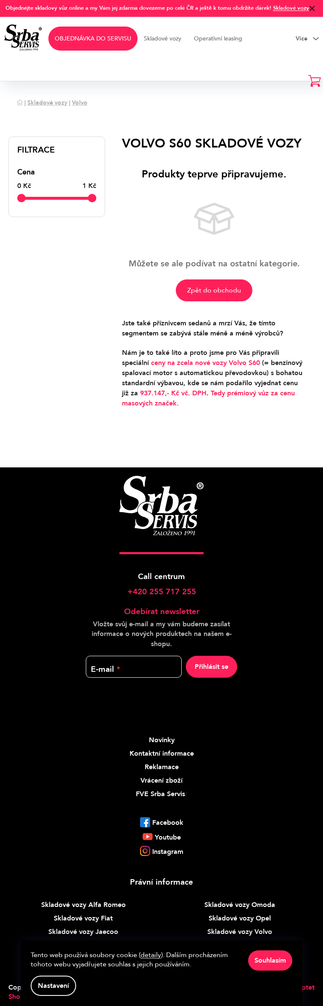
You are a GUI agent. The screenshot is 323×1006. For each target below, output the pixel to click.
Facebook (167, 822)
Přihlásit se (211, 666)
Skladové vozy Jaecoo (83, 931)
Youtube (168, 837)
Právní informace (161, 882)
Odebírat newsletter (161, 611)
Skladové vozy (291, 8)
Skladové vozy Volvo (239, 931)
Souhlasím (270, 960)
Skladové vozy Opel (240, 918)
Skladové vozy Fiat (83, 918)
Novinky (162, 740)
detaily (150, 955)
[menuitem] (93, 39)
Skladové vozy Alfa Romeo (83, 904)
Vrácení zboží (161, 780)
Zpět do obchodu (214, 290)
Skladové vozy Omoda (239, 904)
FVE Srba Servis (160, 794)
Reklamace (162, 767)
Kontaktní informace (162, 753)
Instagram (167, 851)
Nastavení (53, 985)
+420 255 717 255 (161, 591)
